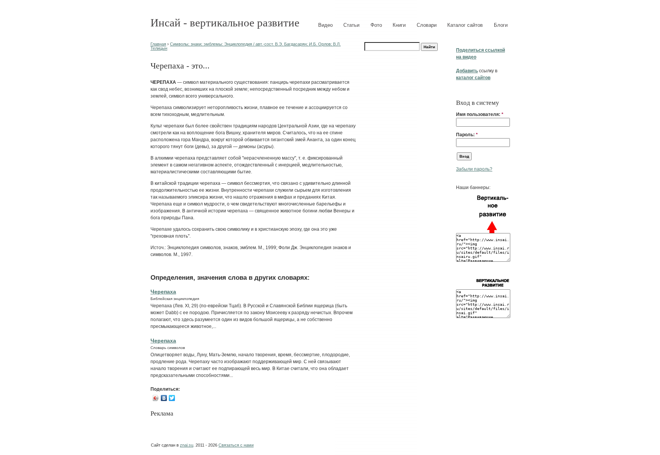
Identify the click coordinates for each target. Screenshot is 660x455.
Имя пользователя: (479, 114)
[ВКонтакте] (164, 398)
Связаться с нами (236, 445)
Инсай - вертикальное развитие (224, 22)
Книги (399, 25)
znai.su (186, 445)
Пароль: (467, 134)
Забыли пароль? (474, 169)
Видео (325, 25)
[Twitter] (172, 398)
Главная (158, 44)
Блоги (501, 25)
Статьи (351, 25)
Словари (427, 25)
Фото (376, 25)
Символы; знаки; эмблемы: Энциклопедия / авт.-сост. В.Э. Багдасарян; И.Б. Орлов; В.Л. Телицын (245, 46)
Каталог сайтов (465, 25)
